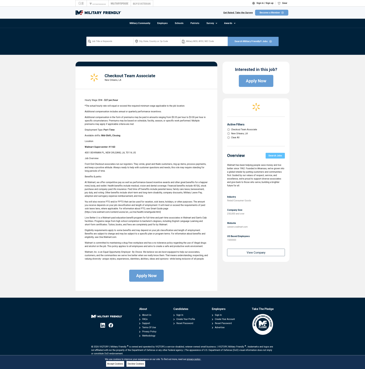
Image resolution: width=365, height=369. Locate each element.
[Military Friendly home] (98, 13)
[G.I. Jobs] (81, 3)
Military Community (140, 23)
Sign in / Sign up (264, 3)
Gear (284, 3)
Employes (162, 23)
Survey (210, 23)
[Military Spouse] (120, 3)
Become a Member (270, 12)
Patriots (194, 23)
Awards (228, 23)
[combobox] (109, 41)
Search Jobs (275, 155)
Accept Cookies (115, 363)
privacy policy (194, 359)
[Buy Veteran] (142, 3)
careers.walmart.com (237, 226)
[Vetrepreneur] (98, 3)
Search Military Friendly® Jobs (251, 41)
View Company (256, 252)
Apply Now (146, 275)
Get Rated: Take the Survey (238, 12)
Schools (179, 23)
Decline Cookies (136, 363)
